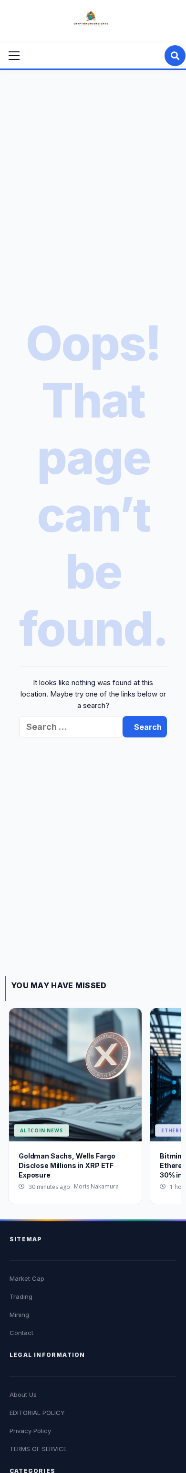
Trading (21, 1296)
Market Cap (27, 1278)
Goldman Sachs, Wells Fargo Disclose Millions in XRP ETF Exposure (67, 1165)
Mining (19, 1314)
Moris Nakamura (96, 1186)
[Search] (175, 55)
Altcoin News (41, 1130)
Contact (21, 1332)
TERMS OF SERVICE (38, 1449)
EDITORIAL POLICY (37, 1412)
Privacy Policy (30, 1430)
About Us (23, 1394)
